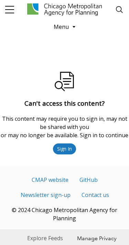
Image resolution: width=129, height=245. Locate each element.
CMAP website (50, 180)
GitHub (88, 180)
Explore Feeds (45, 238)
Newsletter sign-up (46, 195)
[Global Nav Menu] (9, 9)
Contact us (95, 195)
